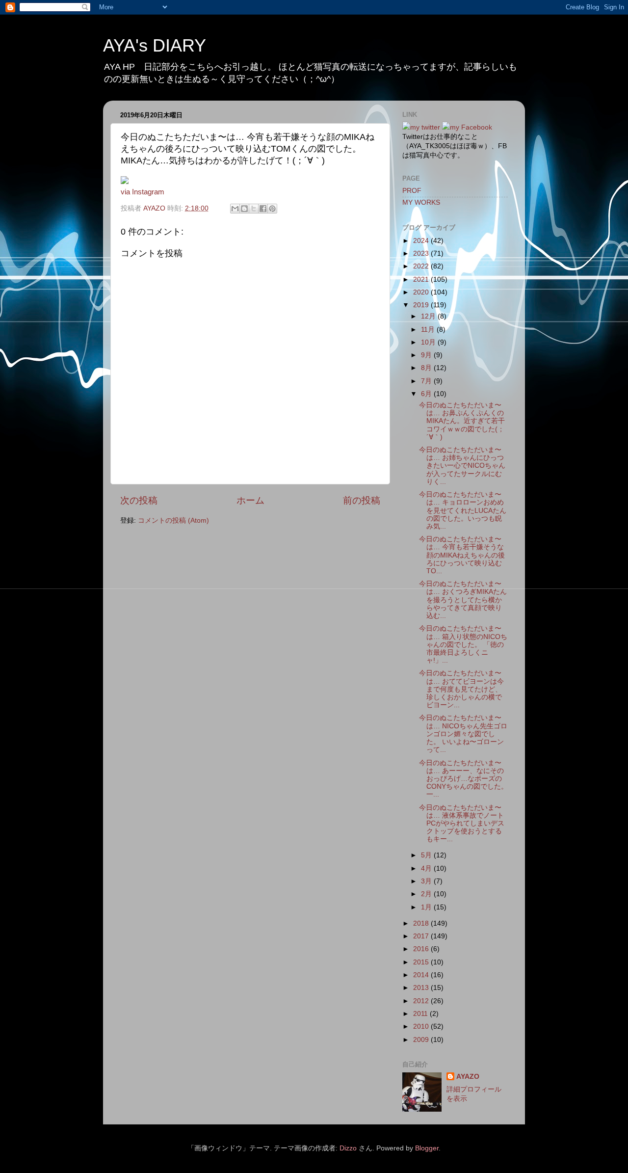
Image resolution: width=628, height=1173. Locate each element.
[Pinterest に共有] (272, 208)
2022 (422, 266)
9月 (427, 355)
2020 (422, 292)
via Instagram (142, 192)
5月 (427, 855)
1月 (427, 907)
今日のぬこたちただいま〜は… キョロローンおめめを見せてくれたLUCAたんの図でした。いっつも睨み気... (462, 510)
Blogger (427, 1148)
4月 (427, 868)
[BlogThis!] (244, 208)
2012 (422, 1001)
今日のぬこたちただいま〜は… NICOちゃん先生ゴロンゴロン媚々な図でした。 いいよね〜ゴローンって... (463, 733)
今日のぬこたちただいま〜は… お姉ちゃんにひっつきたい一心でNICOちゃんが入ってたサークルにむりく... (462, 465)
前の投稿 (361, 500)
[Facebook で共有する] (263, 208)
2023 (422, 253)
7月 (427, 381)
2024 (422, 240)
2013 (422, 987)
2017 (422, 936)
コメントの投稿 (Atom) (173, 520)
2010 (422, 1026)
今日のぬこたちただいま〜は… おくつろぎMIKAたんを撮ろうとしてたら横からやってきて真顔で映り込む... (463, 599)
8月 (427, 368)
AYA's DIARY (154, 45)
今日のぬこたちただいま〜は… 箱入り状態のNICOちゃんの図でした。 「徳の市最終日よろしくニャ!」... (463, 644)
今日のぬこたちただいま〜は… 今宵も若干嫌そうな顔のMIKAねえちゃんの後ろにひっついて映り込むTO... (462, 555)
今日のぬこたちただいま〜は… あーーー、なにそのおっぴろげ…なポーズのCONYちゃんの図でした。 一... (463, 779)
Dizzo (348, 1148)
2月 (427, 894)
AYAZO (467, 1076)
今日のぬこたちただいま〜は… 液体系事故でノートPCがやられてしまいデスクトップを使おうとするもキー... (461, 823)
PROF (411, 190)
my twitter (425, 127)
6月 (427, 394)
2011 (421, 1013)
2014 (422, 975)
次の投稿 (138, 500)
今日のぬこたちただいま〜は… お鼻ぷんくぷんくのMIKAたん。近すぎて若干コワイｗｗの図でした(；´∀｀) (462, 421)
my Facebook (471, 127)
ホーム (250, 500)
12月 (429, 316)
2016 (422, 949)
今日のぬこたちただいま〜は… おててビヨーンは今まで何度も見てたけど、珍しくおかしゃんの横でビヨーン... (461, 689)
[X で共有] (254, 208)
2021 (422, 279)
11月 (429, 329)
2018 (422, 923)
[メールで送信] (235, 208)
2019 (422, 305)
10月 (429, 342)
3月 (427, 881)
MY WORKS (421, 202)
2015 (422, 962)
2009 (422, 1039)
